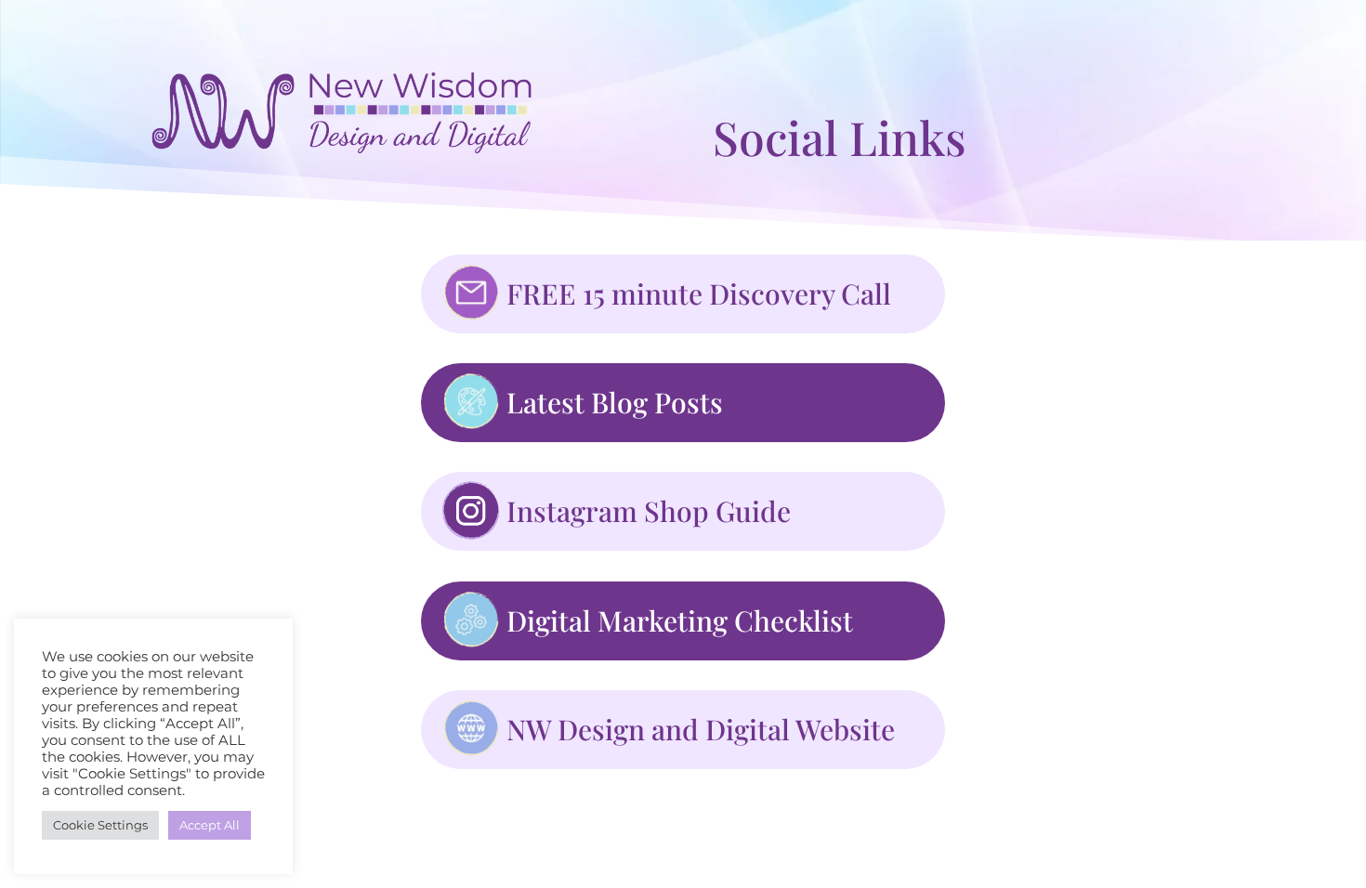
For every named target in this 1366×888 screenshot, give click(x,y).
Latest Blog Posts (614, 402)
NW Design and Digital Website (700, 729)
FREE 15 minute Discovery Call (698, 293)
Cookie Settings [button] (100, 824)
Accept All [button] (209, 824)
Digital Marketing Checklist (679, 620)
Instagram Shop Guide (648, 510)
